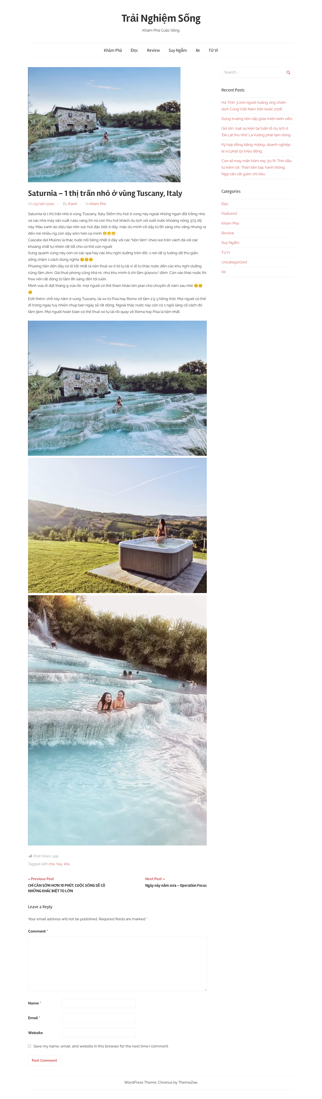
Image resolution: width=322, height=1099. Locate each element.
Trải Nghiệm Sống (161, 18)
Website (35, 1033)
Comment (38, 931)
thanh (72, 204)
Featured (229, 213)
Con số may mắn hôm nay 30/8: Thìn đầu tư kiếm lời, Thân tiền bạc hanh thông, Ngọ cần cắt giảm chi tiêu (256, 167)
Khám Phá (113, 50)
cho (52, 864)
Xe (198, 50)
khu (67, 864)
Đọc (134, 50)
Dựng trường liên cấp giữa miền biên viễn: (257, 118)
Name (34, 1003)
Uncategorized (234, 262)
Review (153, 50)
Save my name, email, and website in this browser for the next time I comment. (101, 1046)
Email (34, 1018)
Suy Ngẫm (178, 50)
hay (59, 864)
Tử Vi (213, 50)
